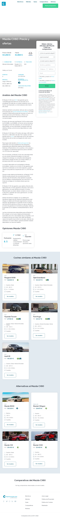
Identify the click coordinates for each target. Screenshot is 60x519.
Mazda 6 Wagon (39, 406)
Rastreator (45, 505)
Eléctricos (20, 1)
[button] (50, 6)
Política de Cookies (47, 502)
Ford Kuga (37, 317)
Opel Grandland (39, 278)
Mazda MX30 (9, 406)
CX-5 (12, 136)
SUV (16, 100)
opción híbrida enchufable (20, 111)
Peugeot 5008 (9, 278)
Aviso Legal (45, 496)
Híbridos (28, 1)
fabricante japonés (23, 143)
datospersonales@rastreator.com (44, 110)
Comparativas (44, 1)
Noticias (53, 1)
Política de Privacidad (43, 112)
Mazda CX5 (8, 445)
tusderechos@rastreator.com (44, 98)
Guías (35, 1)
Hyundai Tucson (10, 317)
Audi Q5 (7, 356)
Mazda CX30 (38, 445)
